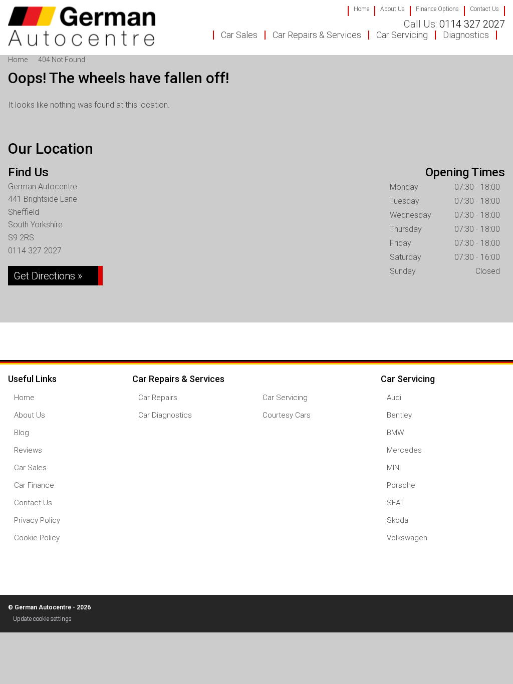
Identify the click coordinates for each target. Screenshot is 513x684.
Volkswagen (407, 538)
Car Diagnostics (165, 415)
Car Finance (34, 485)
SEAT (395, 503)
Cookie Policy (37, 538)
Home (361, 9)
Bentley (399, 415)
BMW (395, 433)
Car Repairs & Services (317, 35)
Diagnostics (466, 35)
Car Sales (239, 35)
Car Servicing (402, 35)
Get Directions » (48, 276)
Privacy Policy (37, 520)
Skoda (397, 520)
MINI (394, 468)
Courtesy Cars (287, 415)
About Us (392, 9)
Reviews (28, 450)
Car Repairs (157, 398)
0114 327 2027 (454, 24)
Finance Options (437, 9)
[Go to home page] (81, 26)
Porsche (401, 485)
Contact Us (484, 9)
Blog (21, 433)
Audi (394, 398)
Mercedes (404, 450)
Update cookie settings (42, 618)
